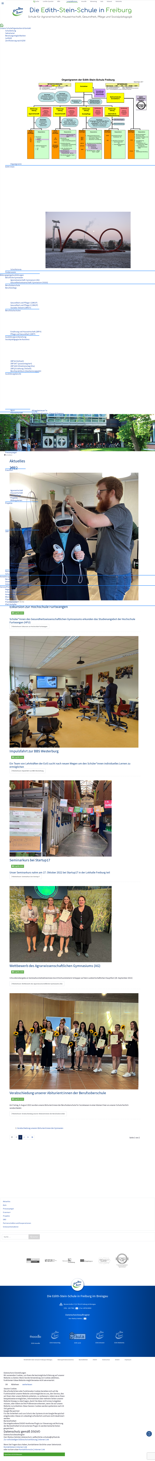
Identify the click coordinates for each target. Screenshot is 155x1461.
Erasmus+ (7, 1212)
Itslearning (93, 1)
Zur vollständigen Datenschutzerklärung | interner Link (26, 1439)
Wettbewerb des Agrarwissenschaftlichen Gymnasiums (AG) (55, 965)
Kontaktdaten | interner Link (15, 1447)
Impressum (128, 1360)
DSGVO (95, 1360)
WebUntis (119, 1)
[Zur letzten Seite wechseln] (32, 1137)
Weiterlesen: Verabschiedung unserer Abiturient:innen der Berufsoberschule (38, 1114)
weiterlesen (27, 1384)
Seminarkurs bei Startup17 (30, 860)
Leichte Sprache (48, 1)
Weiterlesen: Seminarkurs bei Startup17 (26, 877)
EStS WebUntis (119, 1343)
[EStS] (77, 1290)
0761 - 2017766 (69, 1308)
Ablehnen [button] (15, 1384)
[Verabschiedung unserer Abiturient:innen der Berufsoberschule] (74, 1041)
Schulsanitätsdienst (10, 1227)
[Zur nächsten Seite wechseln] (28, 1137)
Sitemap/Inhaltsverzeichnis (66, 1360)
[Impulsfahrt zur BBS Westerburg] (74, 691)
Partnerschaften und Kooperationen (17, 1223)
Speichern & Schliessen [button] (13, 1454)
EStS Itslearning (55, 1343)
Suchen (35, 1237)
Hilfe (58, 1)
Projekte (6, 1216)
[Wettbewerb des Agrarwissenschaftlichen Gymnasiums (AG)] (61, 924)
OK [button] (6, 1384)
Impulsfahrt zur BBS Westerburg (34, 751)
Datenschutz (106, 1360)
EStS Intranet (100, 1343)
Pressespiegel (8, 1209)
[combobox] (15, 1236)
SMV (4, 1219)
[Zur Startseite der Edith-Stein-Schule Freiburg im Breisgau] (18, 12)
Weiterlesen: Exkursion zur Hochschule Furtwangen (29, 626)
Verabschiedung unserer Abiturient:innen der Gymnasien (40, 1128)
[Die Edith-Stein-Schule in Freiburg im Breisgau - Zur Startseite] (1, 25)
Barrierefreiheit (83, 1360)
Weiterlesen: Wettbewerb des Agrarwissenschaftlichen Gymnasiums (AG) (37, 984)
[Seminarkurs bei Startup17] (61, 818)
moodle (83, 1)
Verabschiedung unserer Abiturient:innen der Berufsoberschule (58, 1093)
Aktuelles (6, 1201)
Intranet (109, 1)
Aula (101, 1)
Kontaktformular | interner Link (32, 1449)
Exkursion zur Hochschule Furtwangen (39, 606)
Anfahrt (117, 1360)
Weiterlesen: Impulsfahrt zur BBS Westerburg (28, 771)
